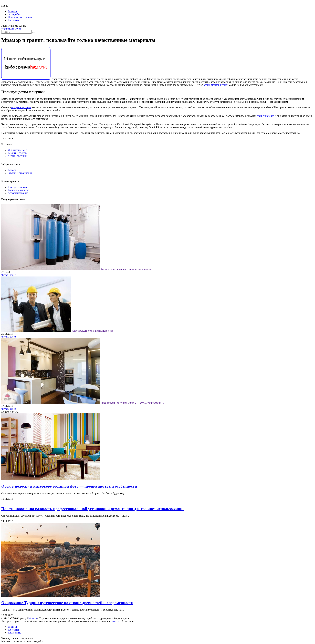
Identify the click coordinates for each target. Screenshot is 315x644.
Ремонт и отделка (18, 153)
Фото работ (14, 14)
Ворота (12, 170)
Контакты (13, 20)
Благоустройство (17, 187)
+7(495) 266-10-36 (11, 28)
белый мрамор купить (215, 84)
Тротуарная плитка (18, 190)
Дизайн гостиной (17, 155)
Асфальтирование (18, 193)
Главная (12, 11)
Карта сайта (14, 632)
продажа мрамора (21, 107)
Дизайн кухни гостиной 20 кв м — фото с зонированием (132, 402)
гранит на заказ (265, 115)
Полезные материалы (20, 17)
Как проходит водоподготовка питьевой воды (126, 269)
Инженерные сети (18, 150)
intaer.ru (32, 618)
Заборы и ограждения (20, 173)
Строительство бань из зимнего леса (92, 330)
